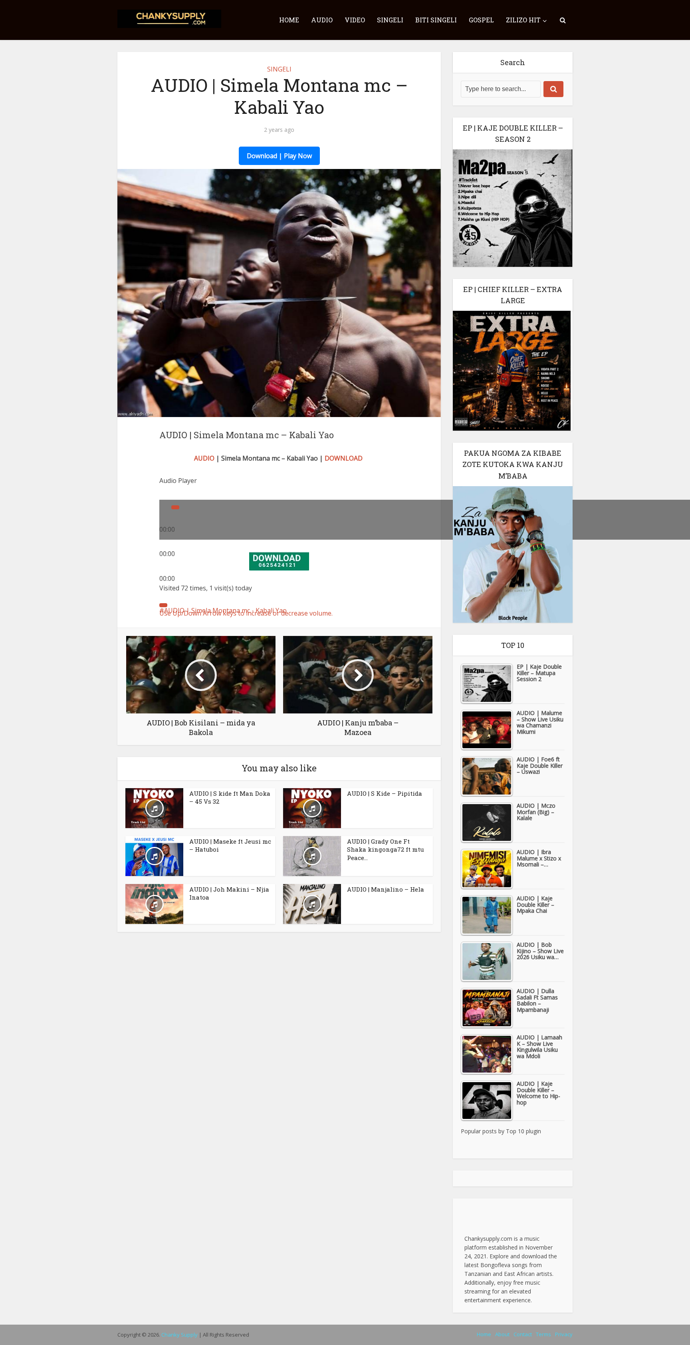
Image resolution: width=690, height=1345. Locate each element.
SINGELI (390, 20)
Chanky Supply (179, 1334)
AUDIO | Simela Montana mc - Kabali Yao (225, 610)
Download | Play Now (279, 155)
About (502, 1334)
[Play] (175, 507)
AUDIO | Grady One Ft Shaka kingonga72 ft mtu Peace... (385, 849)
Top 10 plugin (523, 1131)
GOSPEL (481, 20)
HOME (289, 20)
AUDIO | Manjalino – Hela (385, 889)
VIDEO (355, 20)
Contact (523, 1334)
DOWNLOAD (344, 458)
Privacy (564, 1334)
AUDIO (322, 20)
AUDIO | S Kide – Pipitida (384, 793)
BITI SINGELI (436, 20)
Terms (543, 1334)
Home (484, 1334)
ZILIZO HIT (523, 20)
